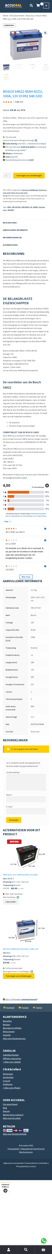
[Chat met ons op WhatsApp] (44, 1241)
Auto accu (30, 15)
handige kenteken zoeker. (16, 478)
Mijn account (8, 1249)
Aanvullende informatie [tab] (15, 230)
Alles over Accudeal (12, 1118)
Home (5, 15)
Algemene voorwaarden (13, 1163)
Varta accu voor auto (19, 193)
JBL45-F (10, 462)
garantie (11, 156)
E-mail (9, 806)
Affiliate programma (12, 1058)
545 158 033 (16, 207)
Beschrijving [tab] (10, 222)
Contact (32, 1166)
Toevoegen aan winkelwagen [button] (18, 976)
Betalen (6, 1024)
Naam (9, 795)
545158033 (25, 207)
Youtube (25, 1007)
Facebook (10, 1007)
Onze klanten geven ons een (19, 160)
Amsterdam (8, 1077)
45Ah (9, 207)
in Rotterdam (14, 153)
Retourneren (9, 1031)
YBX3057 (11, 210)
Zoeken (26, 1249)
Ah (31, 207)
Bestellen (7, 1021)
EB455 (35, 207)
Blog (5, 1108)
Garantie (7, 1035)
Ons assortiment (17, 15)
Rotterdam (8, 1074)
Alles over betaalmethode (15, 1134)
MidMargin (34, 190)
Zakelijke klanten (11, 1055)
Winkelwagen (38, 1246)
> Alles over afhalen (11, 1088)
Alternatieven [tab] (10, 245)
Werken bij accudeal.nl (13, 1114)
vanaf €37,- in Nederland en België (25, 143)
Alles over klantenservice (14, 1038)
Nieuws (6, 1111)
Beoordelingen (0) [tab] (12, 237)
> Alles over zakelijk (12, 1062)
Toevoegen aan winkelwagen (29, 175)
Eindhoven (7, 1084)
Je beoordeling (13, 772)
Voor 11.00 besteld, (21, 999)
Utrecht (6, 1081)
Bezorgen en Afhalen (12, 1028)
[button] (45, 33)
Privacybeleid (13, 1148)
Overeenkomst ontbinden (36, 1163)
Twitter (39, 1007)
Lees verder (11, 901)
